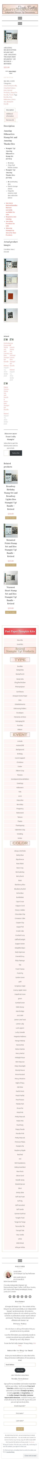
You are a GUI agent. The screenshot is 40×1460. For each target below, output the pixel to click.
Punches (20, 725)
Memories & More (20, 717)
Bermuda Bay (20, 872)
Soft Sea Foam (20, 1197)
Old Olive (20, 1087)
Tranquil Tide (20, 1230)
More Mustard (20, 1074)
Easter (20, 766)
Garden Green (20, 977)
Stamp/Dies (20, 670)
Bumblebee (20, 897)
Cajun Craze (20, 901)
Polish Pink (20, 1121)
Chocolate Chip (20, 914)
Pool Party (20, 1125)
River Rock (20, 1171)
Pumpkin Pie (20, 1146)
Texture (20, 817)
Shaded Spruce (20, 1184)
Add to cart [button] (10, 517)
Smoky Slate (20, 1192)
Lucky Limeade (20, 1032)
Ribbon (20, 729)
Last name (20, 1421)
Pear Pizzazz (20, 1100)
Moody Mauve (20, 1070)
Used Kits (20, 644)
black (20, 880)
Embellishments (20, 704)
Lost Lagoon (20, 1028)
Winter (20, 838)
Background (20, 749)
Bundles (20, 666)
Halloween (7, 99)
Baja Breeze (20, 859)
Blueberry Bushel (20, 889)
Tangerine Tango (20, 1222)
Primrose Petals (20, 1142)
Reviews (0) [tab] (10, 120)
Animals (19, 741)
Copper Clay (20, 922)
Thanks (11, 95)
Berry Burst (20, 876)
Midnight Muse (20, 1057)
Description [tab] (10, 110)
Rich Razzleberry (20, 1163)
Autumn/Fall (7, 85)
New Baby (20, 804)
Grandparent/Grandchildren (20, 779)
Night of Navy (20, 1083)
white (20, 1239)
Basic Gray (20, 868)
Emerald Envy (20, 956)
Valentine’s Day (20, 830)
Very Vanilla (20, 1235)
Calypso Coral (20, 906)
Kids (20, 792)
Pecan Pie (20, 1108)
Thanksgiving (20, 825)
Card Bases (20, 692)
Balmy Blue (20, 855)
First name (20, 1413)
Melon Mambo (20, 1049)
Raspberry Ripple (20, 1150)
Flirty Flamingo (20, 960)
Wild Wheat (20, 1243)
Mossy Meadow (20, 1078)
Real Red (20, 1154)
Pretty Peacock (20, 1116)
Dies (5, 90)
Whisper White (20, 1247)
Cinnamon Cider (20, 918)
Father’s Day (20, 770)
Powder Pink (20, 1133)
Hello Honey (20, 1007)
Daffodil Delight (20, 939)
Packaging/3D (20, 721)
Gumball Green (20, 1003)
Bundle (14, 85)
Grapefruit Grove (20, 994)
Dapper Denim (20, 944)
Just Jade (20, 1015)
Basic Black (20, 863)
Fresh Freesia (20, 969)
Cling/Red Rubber (9, 88)
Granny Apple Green (19, 990)
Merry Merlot (20, 1053)
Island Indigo (20, 1011)
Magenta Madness (20, 1036)
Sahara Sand (20, 1175)
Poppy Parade (20, 1129)
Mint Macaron (20, 1062)
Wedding (20, 834)
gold (20, 981)
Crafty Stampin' (20, 12)
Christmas (20, 762)
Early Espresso (20, 952)
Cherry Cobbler (20, 910)
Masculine (20, 800)
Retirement (20, 813)
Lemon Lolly (20, 1024)
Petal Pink (20, 1112)
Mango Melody (20, 1041)
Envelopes (20, 713)
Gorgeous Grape (20, 986)
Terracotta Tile (20, 1226)
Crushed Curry (20, 935)
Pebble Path (20, 1104)
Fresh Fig (20, 973)
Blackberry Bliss (20, 884)
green (20, 998)
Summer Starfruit (20, 1213)
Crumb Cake (20, 931)
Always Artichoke (20, 851)
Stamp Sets (20, 679)
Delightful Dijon (20, 948)
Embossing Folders (20, 708)
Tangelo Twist (19, 1218)
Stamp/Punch (20, 674)
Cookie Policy (10, 1452)
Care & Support (20, 758)
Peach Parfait (20, 1095)
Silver (20, 1188)
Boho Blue (20, 893)
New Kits (20, 640)
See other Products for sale (10, 224)
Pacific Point (20, 1091)
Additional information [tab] (10, 115)
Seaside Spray (19, 1180)
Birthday (20, 754)
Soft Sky (20, 1201)
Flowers (20, 775)
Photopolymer (20, 687)
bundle (6, 97)
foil (20, 965)
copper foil (20, 927)
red (20, 1159)
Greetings (20, 783)
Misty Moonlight (20, 1066)
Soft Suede (20, 1209)
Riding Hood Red (20, 1167)
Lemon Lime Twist (20, 1019)
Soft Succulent (20, 1205)
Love (20, 796)
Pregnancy (20, 808)
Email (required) (20, 1406)
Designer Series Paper (20, 696)
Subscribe (16, 453)
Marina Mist (20, 1045)
